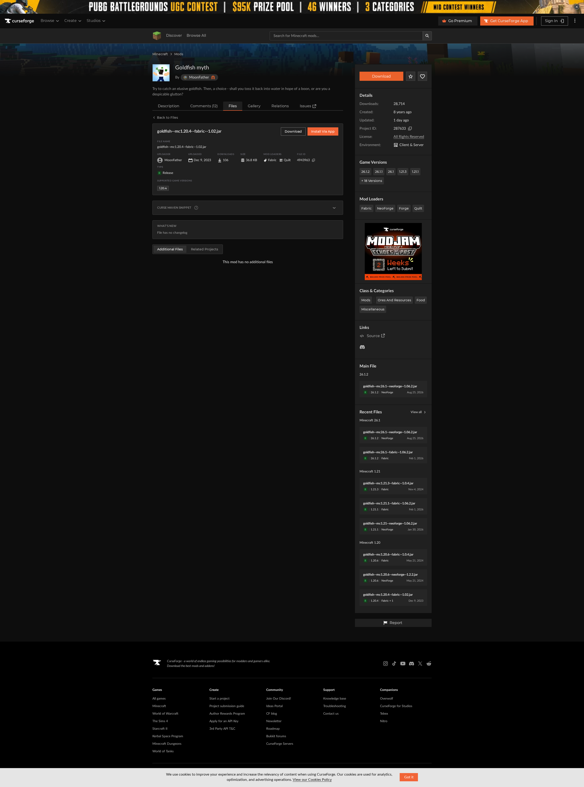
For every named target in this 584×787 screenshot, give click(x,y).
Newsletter (274, 721)
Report (396, 623)
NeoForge (385, 208)
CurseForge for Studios (396, 706)
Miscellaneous (372, 309)
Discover (174, 35)
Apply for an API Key (223, 721)
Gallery (254, 106)
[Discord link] (411, 663)
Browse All (196, 35)
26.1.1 (379, 172)
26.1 (391, 172)
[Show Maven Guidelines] (334, 208)
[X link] (420, 663)
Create (70, 20)
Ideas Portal (274, 706)
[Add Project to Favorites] (410, 76)
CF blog (271, 713)
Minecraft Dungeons (166, 743)
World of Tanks (163, 751)
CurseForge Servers (279, 743)
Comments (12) (204, 106)
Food (421, 300)
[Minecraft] (157, 35)
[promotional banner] (292, 7)
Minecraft (160, 54)
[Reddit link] (429, 663)
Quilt (418, 208)
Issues (305, 106)
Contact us (331, 713)
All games (159, 698)
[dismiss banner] (576, 7)
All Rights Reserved (409, 137)
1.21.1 (415, 172)
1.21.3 (403, 172)
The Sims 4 (160, 721)
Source (373, 336)
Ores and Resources (394, 300)
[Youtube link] (403, 663)
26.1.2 (365, 172)
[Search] (427, 35)
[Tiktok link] (394, 663)
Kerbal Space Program (167, 736)
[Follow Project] (422, 76)
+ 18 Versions (371, 181)
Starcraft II (159, 728)
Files (233, 106)
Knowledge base (334, 698)
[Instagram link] (385, 663)
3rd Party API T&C (222, 728)
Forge (404, 208)
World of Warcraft (165, 713)
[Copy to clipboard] (410, 128)
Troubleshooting (334, 706)
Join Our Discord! (278, 698)
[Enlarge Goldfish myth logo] (161, 72)
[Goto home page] (20, 21)
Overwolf (386, 698)
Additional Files (170, 249)
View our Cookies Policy (312, 780)
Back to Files (167, 117)
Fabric (366, 208)
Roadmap (273, 728)
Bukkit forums (276, 736)
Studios (94, 20)
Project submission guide (226, 706)
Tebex (384, 713)
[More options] (574, 21)
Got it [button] (409, 777)
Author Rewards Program (227, 713)
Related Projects (204, 249)
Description (168, 106)
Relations (280, 106)
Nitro (383, 721)
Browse (47, 20)
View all (416, 412)
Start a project (219, 698)
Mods (178, 54)
